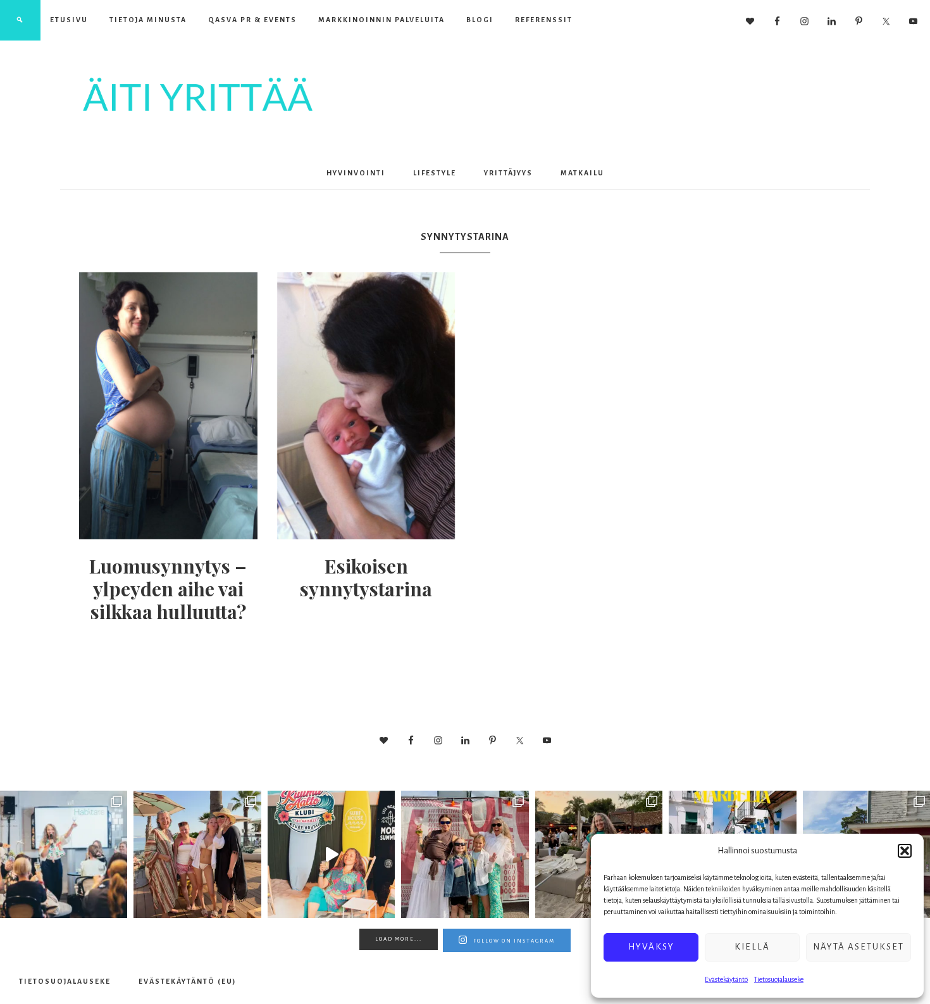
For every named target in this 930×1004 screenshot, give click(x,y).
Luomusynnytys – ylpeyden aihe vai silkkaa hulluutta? (168, 588)
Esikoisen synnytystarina (366, 577)
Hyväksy (651, 946)
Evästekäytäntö (726, 979)
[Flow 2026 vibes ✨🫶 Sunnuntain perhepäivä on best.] (464, 854)
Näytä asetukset (858, 946)
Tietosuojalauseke (778, 979)
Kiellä (752, 946)
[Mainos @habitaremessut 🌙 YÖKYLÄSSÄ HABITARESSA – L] (63, 854)
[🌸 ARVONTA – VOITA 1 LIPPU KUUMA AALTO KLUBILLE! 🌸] (331, 854)
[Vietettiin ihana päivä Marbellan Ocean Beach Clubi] (197, 854)
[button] (904, 850)
